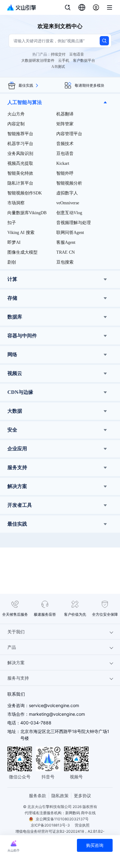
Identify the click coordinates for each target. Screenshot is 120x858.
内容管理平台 (69, 133)
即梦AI (14, 242)
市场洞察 (16, 203)
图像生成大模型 (22, 252)
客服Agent (65, 242)
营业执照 (82, 825)
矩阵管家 (65, 124)
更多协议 (82, 795)
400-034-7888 (35, 722)
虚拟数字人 (67, 193)
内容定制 (16, 124)
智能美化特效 (20, 173)
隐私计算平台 (20, 183)
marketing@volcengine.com (57, 714)
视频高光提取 (20, 163)
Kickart (62, 163)
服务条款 (37, 795)
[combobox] (81, 7)
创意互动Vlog (69, 212)
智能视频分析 (69, 183)
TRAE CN (65, 252)
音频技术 (65, 143)
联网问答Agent (70, 232)
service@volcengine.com (54, 705)
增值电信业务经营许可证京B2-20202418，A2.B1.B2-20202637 (60, 834)
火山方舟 (16, 114)
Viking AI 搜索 (20, 232)
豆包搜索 (65, 262)
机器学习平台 (20, 143)
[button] (60, 102)
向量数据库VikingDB (26, 212)
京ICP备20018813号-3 (50, 825)
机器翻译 (65, 114)
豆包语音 (65, 153)
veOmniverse (67, 203)
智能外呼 (65, 173)
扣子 (11, 222)
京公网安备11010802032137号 (62, 819)
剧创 (11, 262)
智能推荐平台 (20, 133)
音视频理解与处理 (73, 222)
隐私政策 (60, 795)
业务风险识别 (20, 153)
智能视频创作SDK (24, 193)
